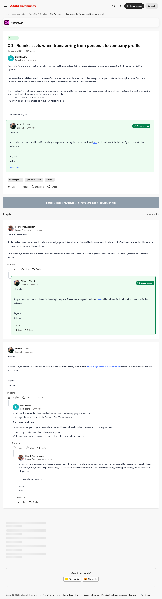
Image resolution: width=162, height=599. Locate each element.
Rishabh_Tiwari (24, 124)
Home (7, 14)
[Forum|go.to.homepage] (23, 6)
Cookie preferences (91, 595)
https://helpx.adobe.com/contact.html (104, 366)
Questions (43, 14)
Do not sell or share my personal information (119, 595)
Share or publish (15, 179)
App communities (19, 14)
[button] (6, 7)
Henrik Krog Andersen (25, 226)
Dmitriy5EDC (21, 56)
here (95, 142)
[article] (81, 248)
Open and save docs (34, 179)
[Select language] (120, 6)
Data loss (49, 179)
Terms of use (68, 595)
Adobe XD (33, 14)
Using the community (52, 595)
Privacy (78, 595)
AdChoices (146, 595)
